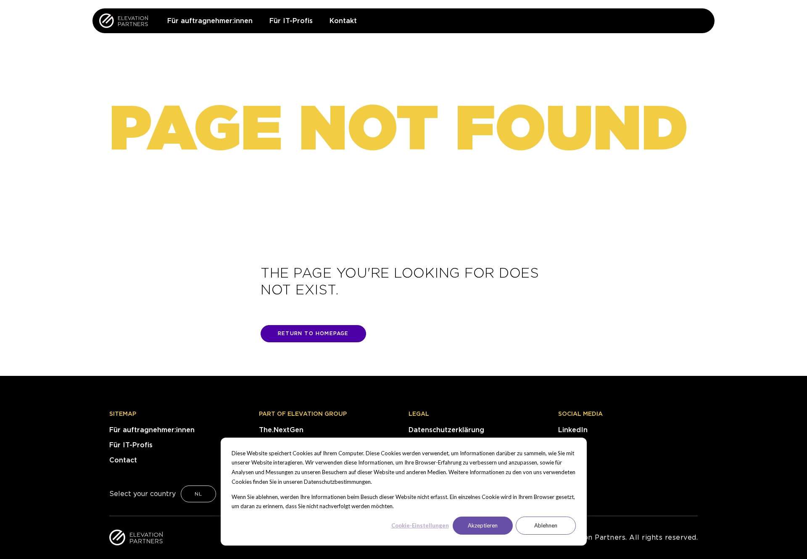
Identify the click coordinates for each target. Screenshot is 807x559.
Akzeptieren (483, 525)
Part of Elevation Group (303, 413)
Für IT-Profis (131, 445)
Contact (123, 460)
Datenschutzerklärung (446, 430)
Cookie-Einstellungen (420, 525)
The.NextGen (281, 430)
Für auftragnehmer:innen (152, 430)
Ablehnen (545, 525)
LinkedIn (573, 430)
